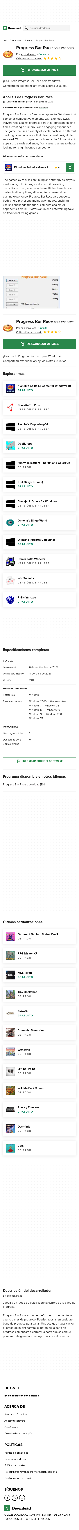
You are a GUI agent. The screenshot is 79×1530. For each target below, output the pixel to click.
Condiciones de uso (15, 1459)
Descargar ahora (42, 70)
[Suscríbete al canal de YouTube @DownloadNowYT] (22, 1498)
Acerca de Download (16, 1414)
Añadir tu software (14, 1420)
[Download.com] (12, 28)
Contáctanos (11, 1427)
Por (26, 54)
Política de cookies (15, 1465)
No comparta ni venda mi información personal (30, 1471)
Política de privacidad (16, 1452)
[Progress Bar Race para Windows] (8, 53)
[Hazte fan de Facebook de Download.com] (7, 1498)
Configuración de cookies (18, 1478)
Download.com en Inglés (18, 1433)
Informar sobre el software (42, 761)
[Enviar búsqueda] (26, 28)
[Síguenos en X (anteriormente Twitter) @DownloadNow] (15, 1498)
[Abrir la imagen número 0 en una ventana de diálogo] (31, 292)
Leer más (43, 107)
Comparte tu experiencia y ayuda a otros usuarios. (35, 86)
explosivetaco (14, 1295)
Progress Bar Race (45, 47)
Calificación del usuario (29, 58)
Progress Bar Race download (21, 784)
